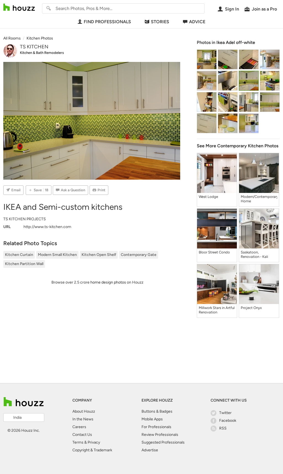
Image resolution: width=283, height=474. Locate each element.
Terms (77, 442)
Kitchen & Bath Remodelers (42, 53)
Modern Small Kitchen (57, 254)
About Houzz (83, 411)
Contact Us (82, 434)
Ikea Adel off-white (235, 42)
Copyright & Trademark (92, 450)
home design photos (108, 282)
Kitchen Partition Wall (24, 263)
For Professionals (156, 427)
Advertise (150, 450)
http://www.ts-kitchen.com (47, 226)
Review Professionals (160, 434)
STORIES (160, 21)
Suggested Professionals (163, 442)
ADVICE (197, 21)
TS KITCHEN (34, 47)
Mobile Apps (152, 419)
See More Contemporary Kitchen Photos (237, 145)
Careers (79, 427)
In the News (82, 419)
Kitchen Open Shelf (99, 254)
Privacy (94, 442)
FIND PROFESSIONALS (107, 21)
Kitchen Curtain (19, 254)
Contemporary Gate (138, 254)
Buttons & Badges (157, 411)
